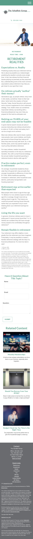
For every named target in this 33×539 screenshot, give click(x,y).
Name (6, 282)
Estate (16, 469)
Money (17, 474)
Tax (16, 473)
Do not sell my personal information (11, 511)
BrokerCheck (4, 488)
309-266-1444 (17, 20)
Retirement (16, 465)
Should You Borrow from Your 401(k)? (16, 392)
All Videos (16, 480)
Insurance (16, 471)
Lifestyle (16, 476)
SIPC (28, 520)
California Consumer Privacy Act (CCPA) (20, 508)
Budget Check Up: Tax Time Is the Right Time (16, 429)
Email (6, 292)
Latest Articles (16, 478)
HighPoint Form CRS (6, 517)
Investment (16, 467)
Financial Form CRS (7, 483)
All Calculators (16, 482)
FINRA (25, 520)
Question (6, 303)
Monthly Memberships (16, 355)
